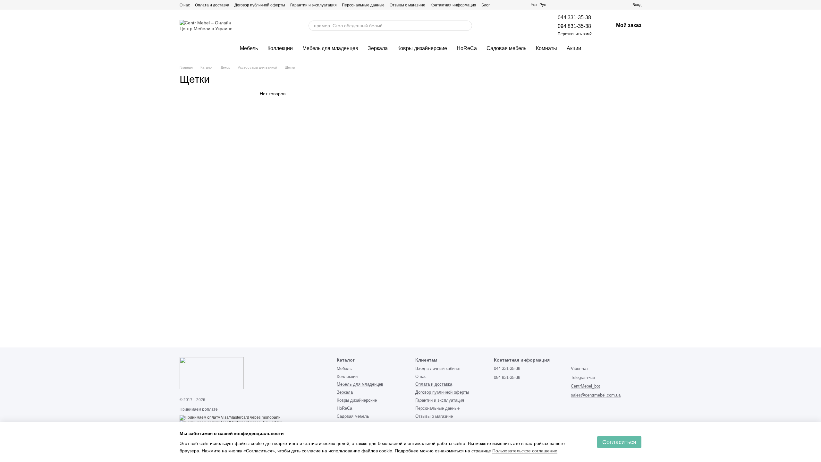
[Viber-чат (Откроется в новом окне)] (514, 4)
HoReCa (467, 48)
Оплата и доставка (212, 5)
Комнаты (546, 48)
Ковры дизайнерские (422, 48)
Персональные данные (363, 5)
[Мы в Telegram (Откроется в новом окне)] (506, 4)
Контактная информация (453, 5)
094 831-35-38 (574, 26)
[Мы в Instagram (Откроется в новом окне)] (498, 4)
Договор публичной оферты (259, 5)
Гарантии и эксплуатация (313, 5)
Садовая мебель (506, 48)
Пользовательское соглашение (524, 450)
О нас (185, 5)
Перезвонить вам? (575, 34)
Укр (534, 5)
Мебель (249, 48)
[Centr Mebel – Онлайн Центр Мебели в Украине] (212, 373)
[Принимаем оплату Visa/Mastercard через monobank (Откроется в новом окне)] (230, 417)
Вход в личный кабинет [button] (438, 368)
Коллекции (280, 48)
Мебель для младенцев (330, 48)
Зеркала (378, 48)
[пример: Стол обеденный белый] (464, 26)
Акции (574, 48)
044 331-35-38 (574, 17)
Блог (485, 5)
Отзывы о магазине (407, 5)
